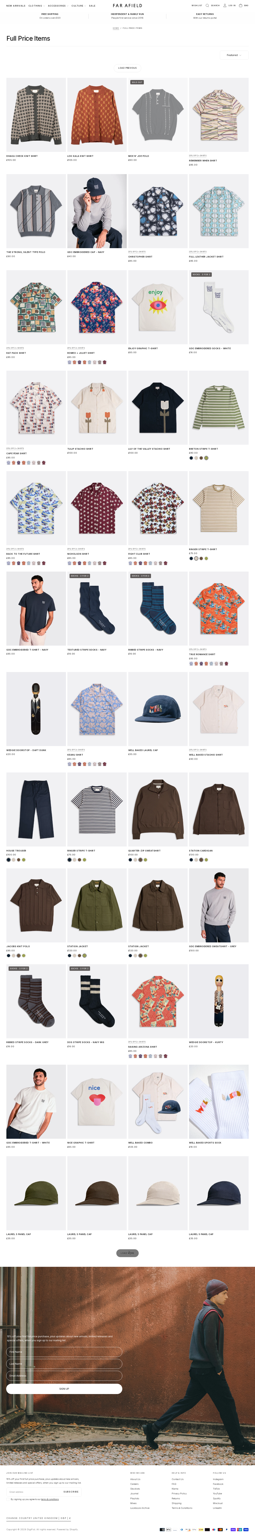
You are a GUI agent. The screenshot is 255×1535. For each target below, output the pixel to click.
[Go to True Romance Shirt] (218, 609)
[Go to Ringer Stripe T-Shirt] (218, 508)
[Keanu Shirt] (69, 362)
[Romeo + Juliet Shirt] (79, 362)
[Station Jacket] (69, 955)
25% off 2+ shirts (197, 156)
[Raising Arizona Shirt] (74, 362)
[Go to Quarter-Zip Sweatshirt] (158, 809)
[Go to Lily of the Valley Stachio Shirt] (158, 408)
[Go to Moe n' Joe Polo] (158, 115)
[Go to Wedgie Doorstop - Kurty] (218, 1001)
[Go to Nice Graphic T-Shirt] (97, 1102)
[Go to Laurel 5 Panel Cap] (36, 1193)
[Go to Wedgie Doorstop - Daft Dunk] (36, 709)
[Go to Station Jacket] (97, 905)
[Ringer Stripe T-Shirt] (191, 558)
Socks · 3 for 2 (201, 274)
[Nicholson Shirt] (104, 362)
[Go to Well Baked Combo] (158, 1102)
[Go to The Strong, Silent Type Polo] (36, 211)
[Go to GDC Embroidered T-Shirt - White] (36, 1102)
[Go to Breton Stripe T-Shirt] (218, 408)
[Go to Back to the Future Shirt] (36, 508)
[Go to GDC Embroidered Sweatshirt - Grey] (218, 905)
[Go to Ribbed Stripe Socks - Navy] (158, 609)
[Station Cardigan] (191, 860)
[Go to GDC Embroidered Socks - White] (218, 307)
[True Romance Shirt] (84, 362)
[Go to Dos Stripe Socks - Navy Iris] (97, 1001)
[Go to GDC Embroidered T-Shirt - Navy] (36, 609)
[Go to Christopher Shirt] (158, 211)
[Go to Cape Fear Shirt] (36, 408)
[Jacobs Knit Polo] (8, 955)
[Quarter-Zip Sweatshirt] (130, 860)
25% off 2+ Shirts (197, 750)
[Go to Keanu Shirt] (97, 709)
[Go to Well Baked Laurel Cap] (158, 709)
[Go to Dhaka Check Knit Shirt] (36, 115)
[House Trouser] (8, 860)
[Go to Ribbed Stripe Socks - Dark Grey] (36, 1001)
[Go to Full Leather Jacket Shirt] (218, 211)
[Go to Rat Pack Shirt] (36, 307)
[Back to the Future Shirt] (89, 362)
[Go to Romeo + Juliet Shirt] (97, 307)
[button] (212, 6)
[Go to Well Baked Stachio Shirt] (218, 709)
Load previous (127, 68)
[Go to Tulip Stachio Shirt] (97, 408)
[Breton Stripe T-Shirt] (191, 458)
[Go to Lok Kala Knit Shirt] (97, 115)
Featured (232, 55)
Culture (77, 6)
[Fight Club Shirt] (99, 362)
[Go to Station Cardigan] (218, 809)
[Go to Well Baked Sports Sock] (218, 1102)
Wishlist (197, 5)
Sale (92, 6)
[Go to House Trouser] (36, 809)
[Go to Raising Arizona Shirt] (158, 1001)
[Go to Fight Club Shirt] (158, 508)
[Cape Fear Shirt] (94, 362)
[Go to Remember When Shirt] (218, 115)
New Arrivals (16, 6)
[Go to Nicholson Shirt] (97, 508)
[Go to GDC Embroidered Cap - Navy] (97, 211)
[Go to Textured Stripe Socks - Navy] (97, 609)
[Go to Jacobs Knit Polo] (36, 905)
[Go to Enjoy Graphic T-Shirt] (158, 307)
